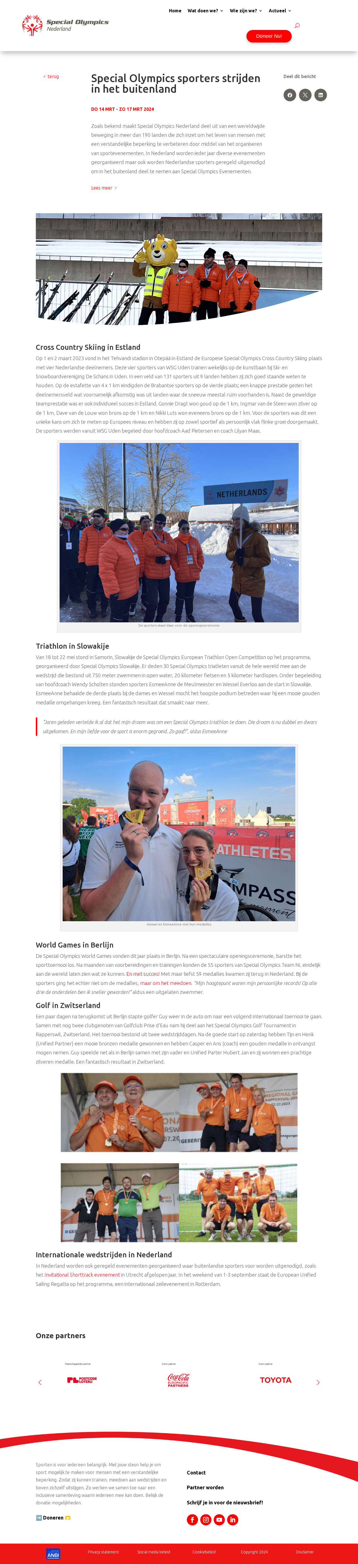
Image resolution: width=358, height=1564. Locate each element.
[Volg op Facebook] (192, 1519)
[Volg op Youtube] (219, 1519)
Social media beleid (153, 1552)
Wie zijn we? (243, 10)
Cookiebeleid (204, 1552)
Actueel (277, 10)
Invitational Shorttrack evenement (82, 1274)
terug (53, 76)
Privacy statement (103, 1552)
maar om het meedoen (165, 983)
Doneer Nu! (269, 36)
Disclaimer (305, 1552)
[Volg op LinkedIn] (232, 1519)
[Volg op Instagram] (205, 1519)
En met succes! (143, 974)
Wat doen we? (203, 10)
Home (175, 10)
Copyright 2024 (254, 1552)
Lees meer (101, 187)
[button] (318, 1380)
